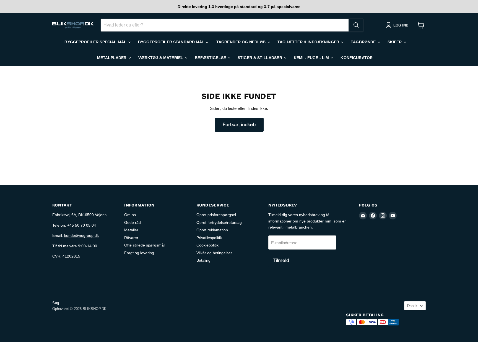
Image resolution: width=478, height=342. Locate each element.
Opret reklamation (212, 230)
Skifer (395, 42)
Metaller (131, 230)
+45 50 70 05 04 (81, 225)
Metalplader (112, 57)
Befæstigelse (211, 57)
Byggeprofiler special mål (96, 42)
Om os (130, 215)
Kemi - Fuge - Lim (312, 57)
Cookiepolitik (207, 245)
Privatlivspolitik (209, 237)
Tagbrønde (364, 42)
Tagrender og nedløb (241, 42)
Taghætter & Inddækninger (309, 42)
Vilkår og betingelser (214, 253)
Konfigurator (357, 57)
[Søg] (356, 25)
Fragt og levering (139, 253)
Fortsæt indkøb (239, 124)
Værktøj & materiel (161, 57)
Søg (55, 303)
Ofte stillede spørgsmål (144, 245)
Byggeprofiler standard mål (172, 42)
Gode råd (132, 222)
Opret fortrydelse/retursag (219, 222)
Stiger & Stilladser (260, 57)
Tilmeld (281, 260)
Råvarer (131, 237)
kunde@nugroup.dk (81, 235)
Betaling (203, 260)
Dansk (412, 306)
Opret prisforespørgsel (216, 215)
